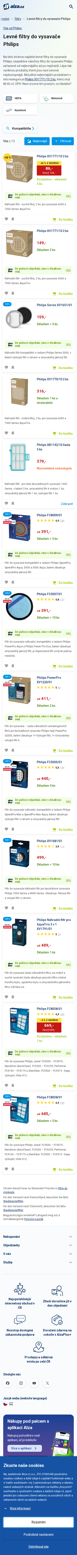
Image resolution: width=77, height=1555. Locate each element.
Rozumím (38, 1522)
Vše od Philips (12, 28)
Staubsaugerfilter (13, 1201)
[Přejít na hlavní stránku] (13, 6)
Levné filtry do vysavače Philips (49, 19)
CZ (11, 1403)
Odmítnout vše (38, 1546)
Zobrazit (67, 504)
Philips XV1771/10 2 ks (40, 79)
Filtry (18, 19)
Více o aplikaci (21, 1448)
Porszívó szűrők (33, 1219)
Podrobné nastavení (38, 1535)
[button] (38, 1236)
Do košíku (66, 219)
